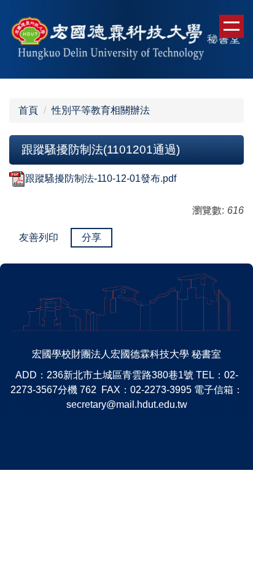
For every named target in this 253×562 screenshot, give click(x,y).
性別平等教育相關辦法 (101, 110)
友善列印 (38, 237)
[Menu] (231, 26)
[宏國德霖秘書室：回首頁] (126, 39)
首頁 (28, 110)
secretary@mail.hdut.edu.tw (126, 404)
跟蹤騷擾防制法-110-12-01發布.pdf (100, 178)
